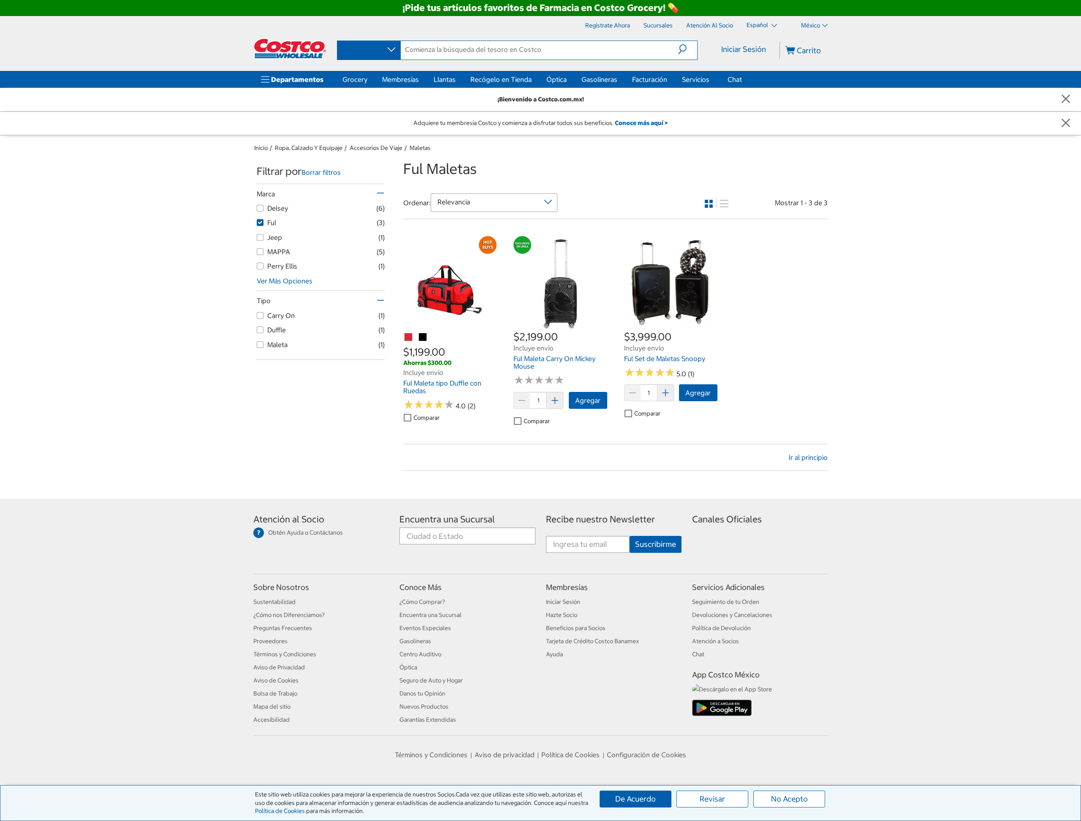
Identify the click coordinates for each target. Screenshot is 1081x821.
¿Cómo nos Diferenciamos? (289, 615)
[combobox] (368, 49)
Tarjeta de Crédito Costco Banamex (592, 641)
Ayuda (554, 654)
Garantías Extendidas (427, 719)
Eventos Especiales (425, 628)
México (810, 25)
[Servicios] (711, 79)
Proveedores (270, 641)
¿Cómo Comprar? (422, 602)
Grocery (354, 79)
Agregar (587, 400)
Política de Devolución (721, 628)
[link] (450, 325)
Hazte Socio (561, 615)
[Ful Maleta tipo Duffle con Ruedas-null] (408, 337)
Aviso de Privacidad (279, 667)
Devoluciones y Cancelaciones (732, 615)
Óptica (556, 79)
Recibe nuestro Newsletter (600, 519)
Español (758, 25)
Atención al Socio (288, 519)
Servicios (695, 79)
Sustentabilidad (274, 602)
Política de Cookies (280, 811)
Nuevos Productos (423, 706)
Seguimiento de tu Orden (725, 602)
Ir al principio (808, 457)
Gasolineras (599, 79)
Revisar (712, 799)
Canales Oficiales (727, 519)
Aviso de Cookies (276, 680)
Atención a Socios (715, 641)
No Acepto (789, 799)
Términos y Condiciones (284, 654)
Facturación (649, 79)
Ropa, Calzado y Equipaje (308, 148)
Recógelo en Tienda (501, 79)
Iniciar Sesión (743, 49)
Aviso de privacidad (505, 754)
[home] (290, 48)
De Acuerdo (635, 799)
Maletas (420, 148)
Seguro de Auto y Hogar (431, 680)
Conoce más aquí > (641, 123)
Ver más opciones (284, 281)
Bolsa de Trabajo (275, 693)
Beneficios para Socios (576, 628)
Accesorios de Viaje (376, 148)
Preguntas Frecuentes (282, 628)
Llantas (445, 79)
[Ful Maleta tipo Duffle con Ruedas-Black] (423, 337)
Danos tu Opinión (422, 693)
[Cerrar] (1066, 99)
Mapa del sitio (272, 706)
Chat (735, 79)
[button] (687, 49)
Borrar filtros (321, 172)
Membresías (400, 79)
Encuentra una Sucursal (447, 519)
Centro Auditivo (420, 654)
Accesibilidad (271, 719)
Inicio (261, 148)
